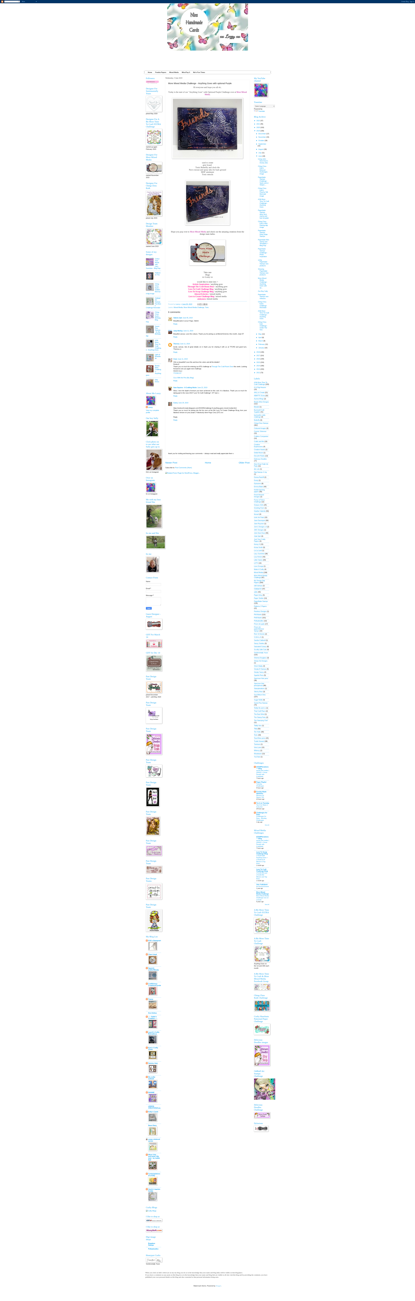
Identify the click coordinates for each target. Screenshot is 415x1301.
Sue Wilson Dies (260, 695)
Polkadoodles (153, 1249)
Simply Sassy (259, 672)
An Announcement (262, 886)
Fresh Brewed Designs (259, 496)
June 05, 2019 (188, 318)
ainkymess (201, 299)
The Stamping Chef (261, 720)
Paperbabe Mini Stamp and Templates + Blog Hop (263, 242)
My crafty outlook (151, 1078)
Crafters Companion (261, 436)
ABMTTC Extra (259, 396)
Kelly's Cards (153, 1112)
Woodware (258, 754)
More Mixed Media (198, 232)
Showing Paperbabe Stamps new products (263, 272)
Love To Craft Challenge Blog (200, 289)
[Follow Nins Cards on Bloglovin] (152, 83)
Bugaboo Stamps (151, 1244)
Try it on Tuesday (262, 803)
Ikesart (256, 514)
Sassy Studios (259, 643)
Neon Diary (152, 1125)
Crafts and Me (259, 441)
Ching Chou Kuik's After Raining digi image (263, 224)
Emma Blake (258, 487)
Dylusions (257, 483)
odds (255, 592)
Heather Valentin (260, 511)
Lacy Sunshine (259, 554)
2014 (258, 366)
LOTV (256, 563)
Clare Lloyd (152, 954)
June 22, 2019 (202, 387)
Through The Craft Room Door (201, 286)
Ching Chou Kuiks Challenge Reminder (262, 304)
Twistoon (257, 744)
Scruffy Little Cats (260, 649)
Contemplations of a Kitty (154, 1174)
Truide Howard (259, 741)
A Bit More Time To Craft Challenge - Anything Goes (263, 203)
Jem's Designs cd (260, 527)
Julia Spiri (257, 536)
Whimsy (257, 750)
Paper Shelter (259, 598)
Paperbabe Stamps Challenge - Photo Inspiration (263, 252)
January (261, 348)
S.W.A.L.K (257, 637)
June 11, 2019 (188, 331)
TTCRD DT (177, 373)
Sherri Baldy (258, 666)
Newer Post (171, 462)
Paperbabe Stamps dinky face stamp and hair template (263, 214)
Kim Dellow (152, 1013)
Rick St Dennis (259, 634)
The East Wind (259, 714)
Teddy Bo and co (260, 708)
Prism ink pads (259, 624)
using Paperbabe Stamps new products (263, 263)
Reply (175, 324)
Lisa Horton (258, 557)
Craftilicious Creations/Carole (154, 984)
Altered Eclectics (201, 294)
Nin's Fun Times (199, 72)
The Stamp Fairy (260, 717)
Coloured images (260, 428)
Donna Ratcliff (259, 477)
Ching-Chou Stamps (261, 423)
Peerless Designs (260, 611)
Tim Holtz (257, 732)
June (260, 156)
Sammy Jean (153, 1063)
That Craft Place (259, 711)
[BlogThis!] (200, 304)
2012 (258, 372)
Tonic (207, 307)
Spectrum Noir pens (261, 678)
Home (150, 72)
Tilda (255, 729)
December (262, 134)
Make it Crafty (259, 569)
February (261, 344)
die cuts (256, 469)
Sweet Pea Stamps (261, 703)
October (261, 140)
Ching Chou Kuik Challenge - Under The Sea (263, 326)
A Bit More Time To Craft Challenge (260, 383)
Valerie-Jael (177, 318)
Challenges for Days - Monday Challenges (261, 818)
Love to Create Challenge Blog (201, 296)
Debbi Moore (258, 453)
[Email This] (198, 304)
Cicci (175, 359)
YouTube (257, 757)
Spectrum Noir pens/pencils (259, 684)
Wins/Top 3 (186, 72)
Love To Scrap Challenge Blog (201, 291)
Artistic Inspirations (200, 284)
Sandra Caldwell (259, 640)
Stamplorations (259, 688)
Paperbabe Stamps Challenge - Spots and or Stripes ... (263, 181)
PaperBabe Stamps (261, 601)
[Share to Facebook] (204, 304)
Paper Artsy (258, 595)
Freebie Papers (160, 72)
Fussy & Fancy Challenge (259, 501)
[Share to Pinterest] (206, 304)
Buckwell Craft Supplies (259, 411)
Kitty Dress (157, 381)
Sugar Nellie (258, 700)
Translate (261, 111)
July (260, 153)
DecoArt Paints (259, 456)
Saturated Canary (260, 646)
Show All (267, 825)
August (261, 149)
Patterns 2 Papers (260, 606)
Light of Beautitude (158, 356)
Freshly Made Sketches (261, 792)
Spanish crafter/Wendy (153, 969)
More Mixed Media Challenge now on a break (262, 897)
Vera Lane (257, 747)
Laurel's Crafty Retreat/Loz (153, 1033)
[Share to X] (202, 304)
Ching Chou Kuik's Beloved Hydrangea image (262, 170)
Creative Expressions (258, 445)
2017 (258, 355)
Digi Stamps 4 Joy (260, 472)
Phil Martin (257, 614)
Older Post (244, 462)
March (260, 341)
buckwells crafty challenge (259, 416)
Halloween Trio (157, 274)
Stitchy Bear (258, 691)
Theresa (176, 344)
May (260, 334)
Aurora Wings (259, 399)
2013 (258, 369)
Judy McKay (178, 331)
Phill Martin (258, 618)
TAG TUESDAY (262, 884)
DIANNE (151, 1092)
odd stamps (258, 586)
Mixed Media (174, 72)
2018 (258, 352)
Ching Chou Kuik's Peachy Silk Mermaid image (263, 192)
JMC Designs (259, 530)
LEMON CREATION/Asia (154, 1107)
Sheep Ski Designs (260, 661)
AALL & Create (259, 392)
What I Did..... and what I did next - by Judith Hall (154, 1157)
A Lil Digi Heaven (260, 387)
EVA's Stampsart (154, 940)
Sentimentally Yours (261, 653)
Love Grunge (258, 566)
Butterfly (257, 420)
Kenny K (257, 544)
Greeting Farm (259, 508)
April (260, 337)
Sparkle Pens (258, 675)
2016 (258, 359)
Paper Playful (261, 782)
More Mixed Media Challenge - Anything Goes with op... (263, 283)
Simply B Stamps (260, 669)
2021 (258, 124)
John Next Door (259, 533)
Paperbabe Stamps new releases (263, 296)
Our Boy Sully (263, 291)
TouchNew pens (259, 738)
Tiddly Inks (258, 725)
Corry (175, 403)
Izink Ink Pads (259, 517)
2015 (258, 362)
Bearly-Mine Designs (261, 402)
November (262, 137)
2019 (258, 131)
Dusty (256, 480)
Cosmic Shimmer (260, 431)
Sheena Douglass (260, 658)
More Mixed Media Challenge (194, 307)
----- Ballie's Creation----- (152, 1017)
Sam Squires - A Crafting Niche (185, 387)
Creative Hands (259, 449)
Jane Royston (259, 524)
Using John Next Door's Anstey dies (263, 161)
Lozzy (150, 407)
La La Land (258, 550)
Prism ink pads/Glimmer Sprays (259, 629)
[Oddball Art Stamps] (264, 1099)
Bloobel (256, 407)
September (262, 144)
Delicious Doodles (260, 459)
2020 (258, 127)
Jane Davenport (259, 520)
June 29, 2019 (183, 403)
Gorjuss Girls (258, 505)
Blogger (218, 1286)
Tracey (150, 999)
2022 (258, 121)
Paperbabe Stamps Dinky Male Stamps (263, 233)
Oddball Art (258, 589)
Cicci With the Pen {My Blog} (183, 378)
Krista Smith (258, 547)
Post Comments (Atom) (183, 468)
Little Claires (258, 560)
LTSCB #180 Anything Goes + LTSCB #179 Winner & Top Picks (262, 859)
